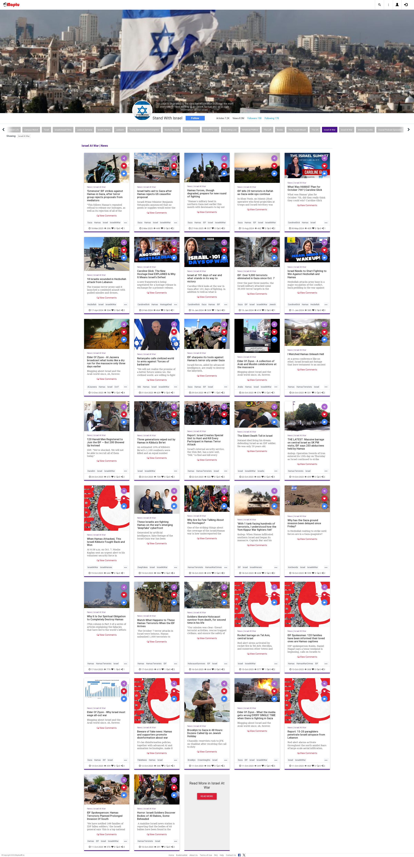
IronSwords (293, 567)
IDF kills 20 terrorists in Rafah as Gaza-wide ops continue (255, 192)
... (125, 222)
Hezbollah (91, 304)
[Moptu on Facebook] (239, 854)
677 (209, 392)
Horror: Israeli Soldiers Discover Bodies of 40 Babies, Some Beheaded (156, 815)
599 (309, 573)
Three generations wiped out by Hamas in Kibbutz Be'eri (156, 441)
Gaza (89, 222)
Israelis (261, 471)
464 (158, 310)
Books (280, 130)
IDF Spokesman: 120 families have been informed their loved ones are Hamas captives (306, 638)
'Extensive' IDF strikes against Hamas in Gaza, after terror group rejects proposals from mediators (105, 195)
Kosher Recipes (172, 130)
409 (309, 228)
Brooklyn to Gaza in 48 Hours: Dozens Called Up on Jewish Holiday (205, 733)
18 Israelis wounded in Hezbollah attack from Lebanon (106, 280)
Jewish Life (13, 130)
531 (309, 392)
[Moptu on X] (244, 854)
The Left (267, 130)
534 (109, 310)
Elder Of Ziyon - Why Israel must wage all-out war (106, 713)
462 (259, 228)
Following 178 (272, 118)
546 (159, 765)
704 (159, 476)
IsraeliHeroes (106, 567)
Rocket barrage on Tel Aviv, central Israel (253, 636)
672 (108, 476)
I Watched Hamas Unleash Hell (306, 354)
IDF (204, 222)
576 (259, 392)
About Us (194, 855)
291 (159, 846)
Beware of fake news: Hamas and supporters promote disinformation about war (154, 734)
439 (309, 476)
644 (108, 573)
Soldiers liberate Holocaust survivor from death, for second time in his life (206, 619)
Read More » (106, 167)
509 (209, 310)
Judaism (120, 130)
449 (158, 228)
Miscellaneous (191, 130)
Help (222, 855)
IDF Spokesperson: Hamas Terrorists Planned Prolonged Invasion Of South (104, 815)
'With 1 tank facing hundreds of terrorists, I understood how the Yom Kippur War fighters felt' (256, 526)
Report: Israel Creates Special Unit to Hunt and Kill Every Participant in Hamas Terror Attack (205, 440)
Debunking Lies (210, 130)
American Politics (250, 130)
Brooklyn (192, 760)
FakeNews (142, 760)
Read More (207, 796)
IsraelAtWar (115, 222)
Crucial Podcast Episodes (390, 130)
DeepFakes (143, 567)
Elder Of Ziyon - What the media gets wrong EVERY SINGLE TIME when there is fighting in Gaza (256, 715)
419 (259, 310)
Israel (105, 222)
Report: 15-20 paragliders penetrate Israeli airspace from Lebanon (306, 734)
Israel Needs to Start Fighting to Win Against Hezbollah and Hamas (307, 274)
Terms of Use (206, 855)
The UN (314, 130)
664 (209, 669)
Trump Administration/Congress (144, 130)
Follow (195, 118)
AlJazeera (92, 386)
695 (209, 573)
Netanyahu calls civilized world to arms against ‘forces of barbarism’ (155, 361)
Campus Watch (31, 130)
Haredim (91, 471)
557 (209, 228)
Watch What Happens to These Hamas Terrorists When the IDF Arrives (156, 623)
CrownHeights (204, 760)
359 (108, 765)
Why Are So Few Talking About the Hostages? (205, 521)
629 (158, 392)
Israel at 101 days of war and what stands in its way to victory (204, 278)
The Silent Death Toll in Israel (254, 435)
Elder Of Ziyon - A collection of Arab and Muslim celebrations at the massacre (257, 364)
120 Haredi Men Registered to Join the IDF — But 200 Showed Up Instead (105, 442)
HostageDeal (166, 304)
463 (309, 765)
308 (309, 669)
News (89, 187)
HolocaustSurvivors (196, 663)
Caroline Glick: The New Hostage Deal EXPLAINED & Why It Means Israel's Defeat (156, 274)
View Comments (108, 215)
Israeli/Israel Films (63, 130)
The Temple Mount (297, 130)
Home (171, 855)
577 (259, 669)
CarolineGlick (294, 222)
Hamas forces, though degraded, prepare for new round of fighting (206, 193)
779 (108, 669)
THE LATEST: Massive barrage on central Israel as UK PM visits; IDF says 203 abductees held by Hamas (306, 444)
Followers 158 (254, 118)
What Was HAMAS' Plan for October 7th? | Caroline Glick (305, 188)
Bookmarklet (181, 855)
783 (109, 392)
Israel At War (329, 130)
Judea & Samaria (84, 130)
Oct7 (116, 386)
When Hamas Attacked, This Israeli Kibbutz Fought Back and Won (106, 542)
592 (209, 765)
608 (259, 573)
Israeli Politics (104, 130)
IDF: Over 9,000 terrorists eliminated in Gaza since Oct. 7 (256, 276)
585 (309, 310)
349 (259, 765)
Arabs (240, 386)
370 (108, 846)
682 (259, 476)
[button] (379, 5)
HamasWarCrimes (213, 567)
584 (159, 573)
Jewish (272, 304)
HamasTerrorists (304, 386)
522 (209, 476)
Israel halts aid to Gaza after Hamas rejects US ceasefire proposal (154, 194)
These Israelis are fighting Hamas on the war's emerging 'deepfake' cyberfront (155, 525)
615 (159, 669)
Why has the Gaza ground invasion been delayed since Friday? (304, 523)
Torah (46, 130)
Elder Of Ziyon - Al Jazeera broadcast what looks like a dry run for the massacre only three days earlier (106, 361)
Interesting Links (365, 130)
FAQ (216, 855)
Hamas (97, 222)
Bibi (139, 386)
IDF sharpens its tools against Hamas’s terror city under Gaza (206, 358)
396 (109, 228)
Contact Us (231, 855)
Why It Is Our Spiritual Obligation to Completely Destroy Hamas (106, 618)
